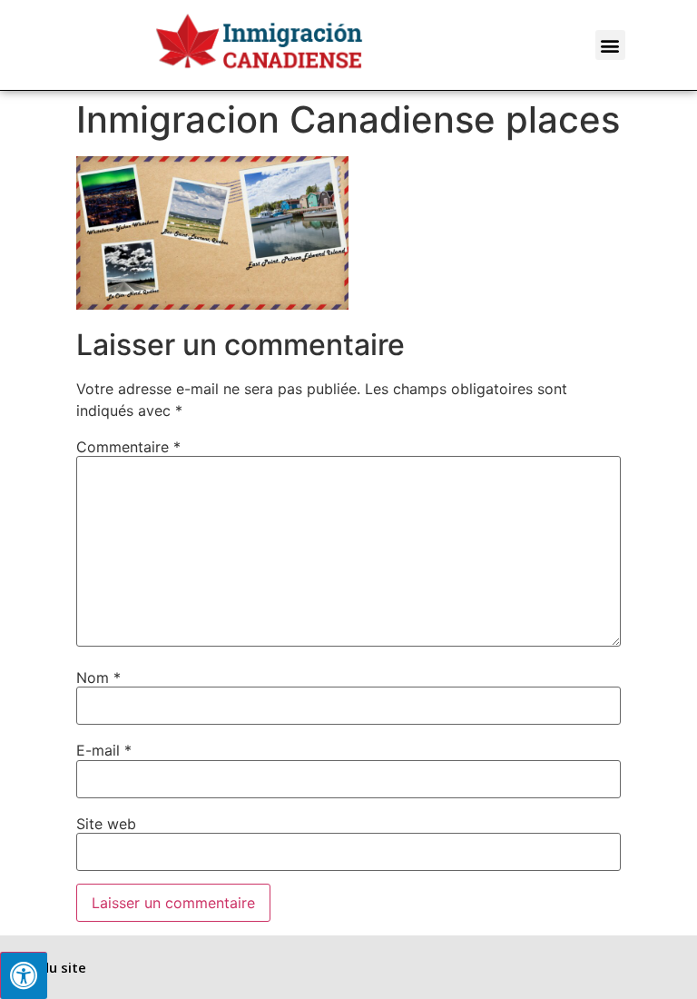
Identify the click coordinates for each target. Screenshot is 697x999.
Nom (98, 677)
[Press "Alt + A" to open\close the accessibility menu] (23, 975)
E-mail (104, 750)
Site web (106, 823)
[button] (610, 45)
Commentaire (128, 447)
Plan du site (47, 967)
